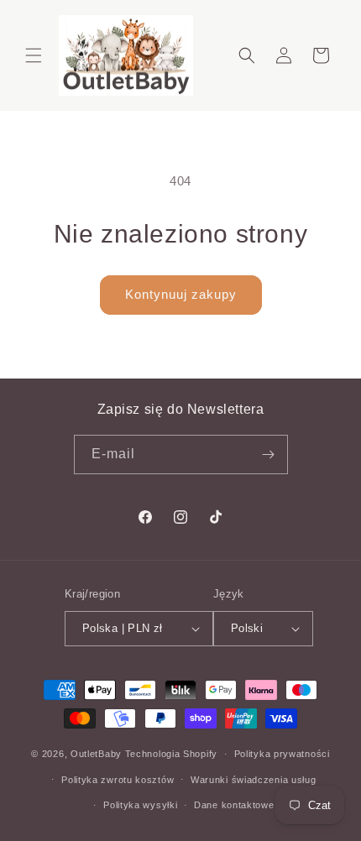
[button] (33, 55)
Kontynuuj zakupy (181, 294)
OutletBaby (96, 754)
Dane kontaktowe (234, 805)
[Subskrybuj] (268, 454)
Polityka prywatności (282, 754)
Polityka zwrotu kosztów (117, 780)
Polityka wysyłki (140, 805)
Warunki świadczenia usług (254, 780)
